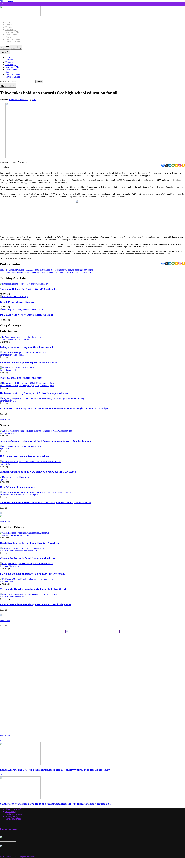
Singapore (19, 597)
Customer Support (14, 814)
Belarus (3, 433)
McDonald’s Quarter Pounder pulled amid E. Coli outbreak (33, 589)
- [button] (7, 167)
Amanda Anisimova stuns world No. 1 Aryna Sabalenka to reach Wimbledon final (46, 441)
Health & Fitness (12, 39)
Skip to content (6, 1)
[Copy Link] (176, 165)
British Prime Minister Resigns (17, 301)
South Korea (23, 339)
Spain (30, 495)
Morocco (4, 495)
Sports (8, 37)
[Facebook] (163, 165)
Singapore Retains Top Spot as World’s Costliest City (29, 288)
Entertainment (11, 34)
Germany (23, 385)
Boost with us (5, 419)
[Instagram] (180, 165)
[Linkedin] (169, 165)
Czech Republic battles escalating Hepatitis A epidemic (30, 543)
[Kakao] (183, 165)
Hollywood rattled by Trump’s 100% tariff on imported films (34, 393)
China (2, 339)
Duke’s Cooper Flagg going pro (17, 487)
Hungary (31, 385)
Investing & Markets (14, 32)
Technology (10, 29)
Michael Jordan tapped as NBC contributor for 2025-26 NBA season (38, 471)
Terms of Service (13, 819)
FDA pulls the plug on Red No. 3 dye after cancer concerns (32, 573)
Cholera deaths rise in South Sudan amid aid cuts (27, 558)
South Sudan (27, 551)
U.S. (14, 370)
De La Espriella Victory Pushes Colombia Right (26, 314)
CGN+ (8, 22)
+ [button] (8, 167)
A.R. (34, 99)
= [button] (9, 167)
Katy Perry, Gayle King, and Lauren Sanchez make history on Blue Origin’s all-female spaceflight (54, 408)
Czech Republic (7, 535)
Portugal (11, 495)
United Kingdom (47, 385)
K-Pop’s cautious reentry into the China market (26, 347)
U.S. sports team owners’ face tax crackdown (25, 456)
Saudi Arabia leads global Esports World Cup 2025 (28, 362)
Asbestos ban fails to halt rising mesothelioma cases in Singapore (35, 604)
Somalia (18, 551)
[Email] (173, 165)
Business (9, 27)
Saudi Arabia (18, 355)
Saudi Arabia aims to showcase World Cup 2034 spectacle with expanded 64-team (45, 502)
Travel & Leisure (12, 42)
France (15, 385)
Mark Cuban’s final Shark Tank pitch (21, 377)
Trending (9, 25)
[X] (166, 165)
